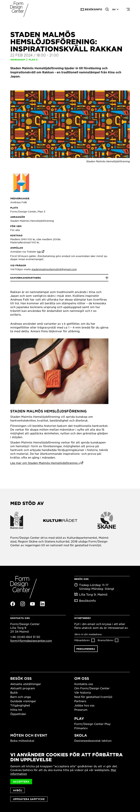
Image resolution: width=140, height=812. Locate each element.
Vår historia (82, 692)
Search (107, 9)
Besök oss (21, 678)
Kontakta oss (83, 684)
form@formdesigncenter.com (31, 640)
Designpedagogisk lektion (92, 740)
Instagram (22, 603)
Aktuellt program (22, 688)
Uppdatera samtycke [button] (29, 799)
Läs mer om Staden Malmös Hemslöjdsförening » (45, 463)
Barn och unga (20, 696)
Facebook (12, 603)
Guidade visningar (23, 701)
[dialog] (70, 777)
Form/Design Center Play (92, 723)
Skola (80, 735)
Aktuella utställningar (25, 684)
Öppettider (18, 714)
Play (79, 718)
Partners (80, 701)
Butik (14, 692)
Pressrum (80, 709)
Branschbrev (106, 640)
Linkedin (42, 603)
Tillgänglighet (20, 705)
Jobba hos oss (84, 705)
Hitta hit (16, 709)
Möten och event (28, 735)
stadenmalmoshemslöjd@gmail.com (54, 269)
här (39, 251)
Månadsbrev (82, 640)
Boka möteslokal (22, 740)
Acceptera (21, 781)
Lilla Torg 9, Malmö (93, 594)
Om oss (81, 678)
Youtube (32, 604)
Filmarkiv (81, 728)
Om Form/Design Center (92, 688)
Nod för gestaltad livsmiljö (93, 696)
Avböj (17, 790)
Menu (128, 9)
